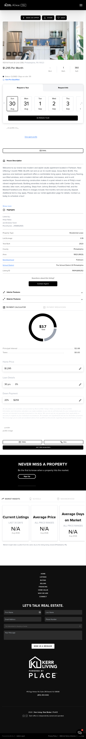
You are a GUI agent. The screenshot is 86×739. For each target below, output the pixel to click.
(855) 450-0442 (43, 695)
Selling (43, 583)
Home (43, 574)
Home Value (43, 590)
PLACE (55, 712)
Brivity (12, 736)
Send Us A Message (43, 646)
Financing (43, 587)
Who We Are (43, 593)
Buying (43, 580)
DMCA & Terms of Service (68, 736)
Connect (43, 597)
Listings (43, 577)
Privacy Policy (52, 736)
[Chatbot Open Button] (79, 732)
